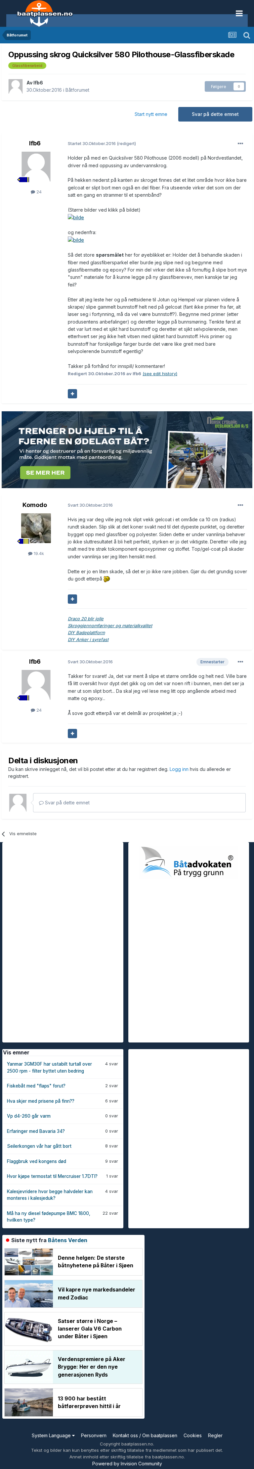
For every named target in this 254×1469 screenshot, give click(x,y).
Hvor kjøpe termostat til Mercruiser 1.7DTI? (52, 1176)
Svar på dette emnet (215, 114)
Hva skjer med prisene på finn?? (40, 1101)
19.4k (38, 553)
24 (38, 191)
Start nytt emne (151, 114)
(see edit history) (160, 373)
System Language (52, 1435)
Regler (215, 1435)
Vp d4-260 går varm (29, 1116)
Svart (90, 505)
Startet (92, 143)
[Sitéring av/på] (72, 393)
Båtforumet (77, 90)
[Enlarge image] (107, 579)
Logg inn (180, 769)
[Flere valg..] (240, 144)
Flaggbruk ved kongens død (36, 1161)
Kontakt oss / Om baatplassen (145, 1435)
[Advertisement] (52, 941)
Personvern (93, 1435)
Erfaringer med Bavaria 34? (36, 1131)
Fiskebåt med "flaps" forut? (36, 1086)
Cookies (193, 1435)
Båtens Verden (67, 1240)
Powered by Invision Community (127, 1463)
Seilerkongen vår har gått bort (39, 1146)
